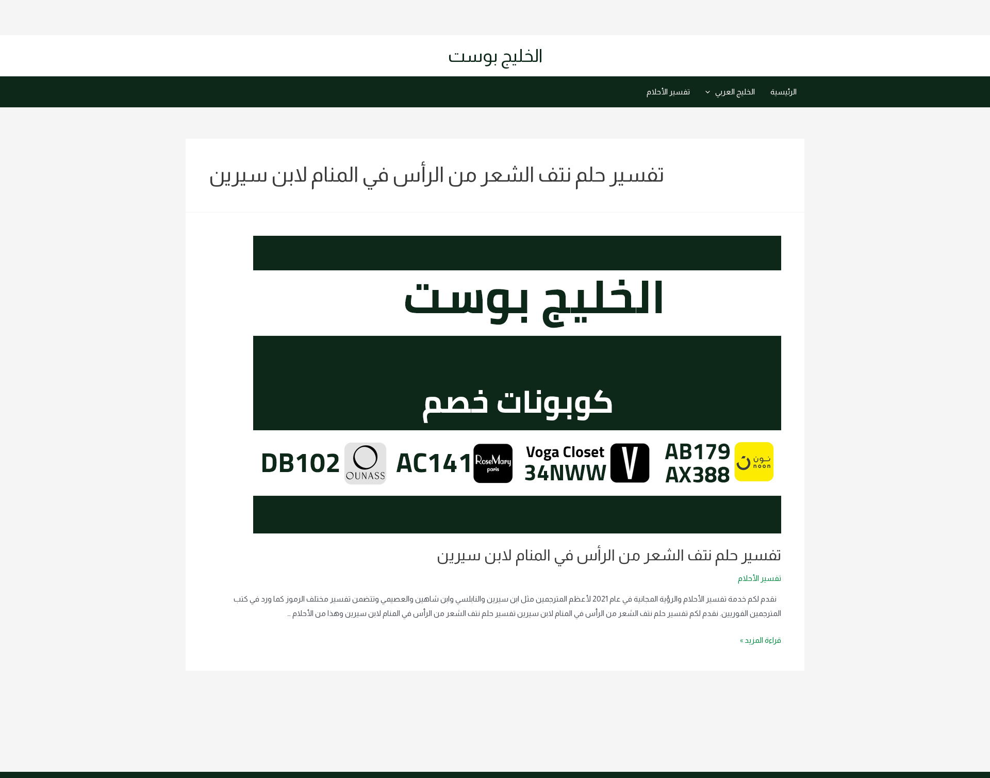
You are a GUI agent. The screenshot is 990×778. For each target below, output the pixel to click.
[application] (710, 91)
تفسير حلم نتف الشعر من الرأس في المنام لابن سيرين (609, 554)
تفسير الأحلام (668, 91)
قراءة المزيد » (760, 640)
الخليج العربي (735, 91)
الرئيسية (783, 91)
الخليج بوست (495, 55)
